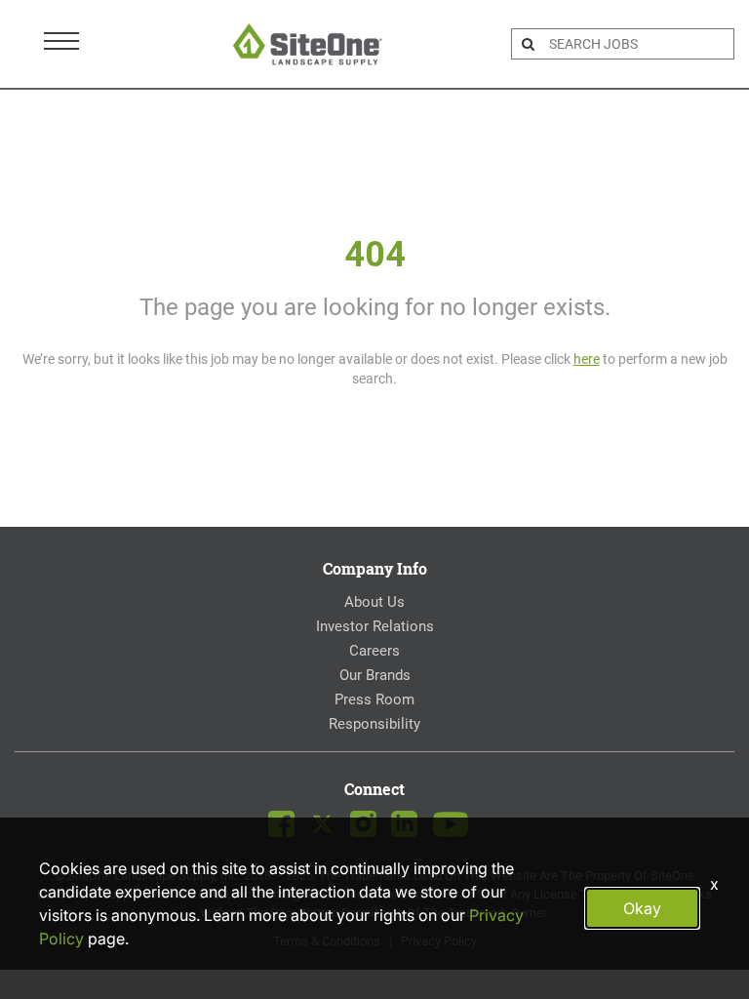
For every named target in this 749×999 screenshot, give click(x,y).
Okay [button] (642, 908)
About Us (374, 602)
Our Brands (375, 675)
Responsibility (374, 724)
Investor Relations (375, 626)
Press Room (374, 699)
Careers (374, 650)
